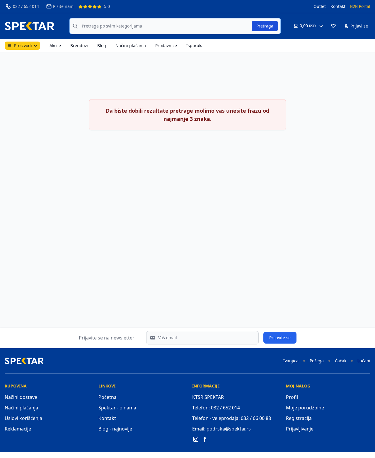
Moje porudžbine (305, 407)
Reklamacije (18, 429)
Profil (292, 397)
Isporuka (195, 45)
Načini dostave (21, 397)
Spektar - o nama (117, 407)
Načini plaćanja (130, 45)
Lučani (363, 360)
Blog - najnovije (115, 429)
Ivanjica (291, 360)
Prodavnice (166, 45)
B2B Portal (360, 6)
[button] (333, 26)
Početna (107, 397)
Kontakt (337, 6)
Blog (101, 45)
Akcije (55, 45)
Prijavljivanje (299, 429)
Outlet (319, 6)
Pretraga (264, 26)
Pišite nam (63, 6)
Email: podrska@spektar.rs (221, 429)
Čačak (340, 360)
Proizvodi (23, 45)
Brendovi (79, 45)
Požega (317, 360)
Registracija (299, 418)
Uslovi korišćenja (23, 418)
